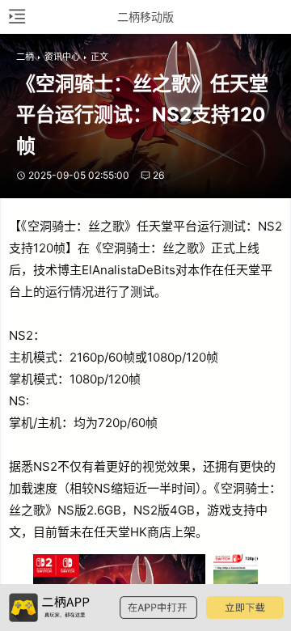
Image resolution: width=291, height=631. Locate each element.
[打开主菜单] (16, 16)
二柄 (25, 56)
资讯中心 (62, 56)
